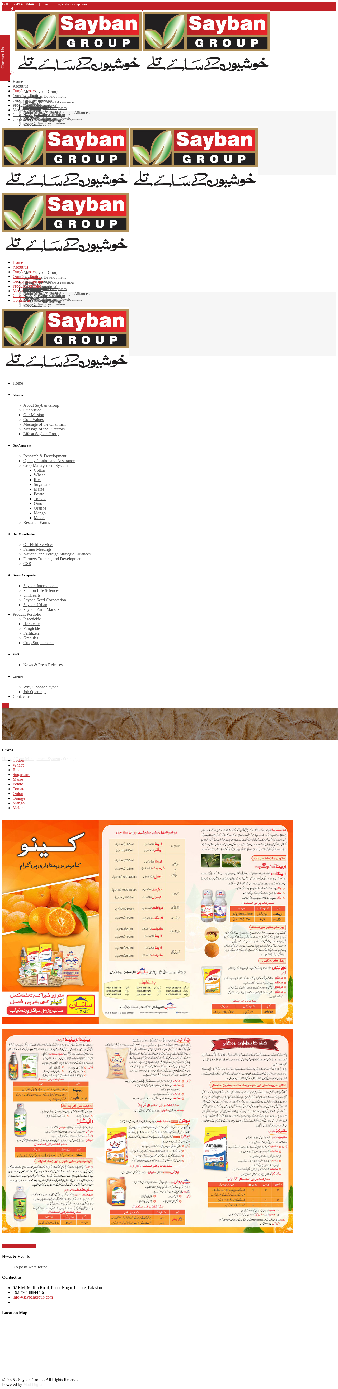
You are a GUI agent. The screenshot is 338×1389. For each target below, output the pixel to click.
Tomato (19, 789)
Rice (16, 770)
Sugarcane (21, 774)
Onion (18, 793)
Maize (18, 779)
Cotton (18, 760)
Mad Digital (33, 1384)
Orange (19, 798)
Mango (19, 803)
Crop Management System (38, 758)
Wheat (18, 765)
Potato (18, 784)
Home (7, 758)
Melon (18, 808)
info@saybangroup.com (33, 1297)
